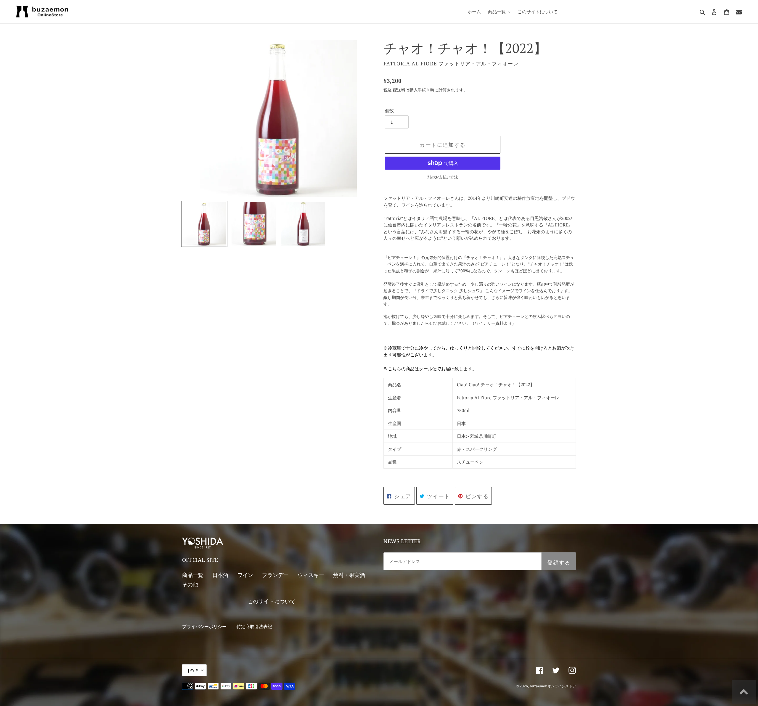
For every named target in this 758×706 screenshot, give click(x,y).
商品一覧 (192, 574)
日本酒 (220, 574)
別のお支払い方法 (442, 177)
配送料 (399, 90)
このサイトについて (272, 601)
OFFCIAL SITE (200, 559)
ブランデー (275, 574)
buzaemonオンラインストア (553, 686)
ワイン (245, 574)
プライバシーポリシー (204, 626)
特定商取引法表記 (254, 626)
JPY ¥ (193, 670)
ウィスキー (311, 574)
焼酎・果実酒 (349, 574)
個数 (389, 110)
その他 (190, 584)
